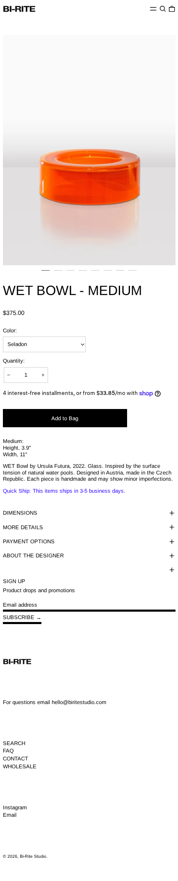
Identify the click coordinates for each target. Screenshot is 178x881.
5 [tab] (95, 274)
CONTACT (15, 758)
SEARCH (14, 743)
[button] (162, 9)
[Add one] (43, 375)
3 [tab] (70, 274)
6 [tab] (107, 274)
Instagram (15, 807)
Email (10, 815)
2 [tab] (58, 274)
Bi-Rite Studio (33, 856)
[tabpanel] (89, 150)
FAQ (8, 751)
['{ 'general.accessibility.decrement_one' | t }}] (9, 375)
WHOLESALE (19, 766)
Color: (10, 330)
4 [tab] (83, 274)
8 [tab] (132, 274)
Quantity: (14, 361)
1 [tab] (45, 274)
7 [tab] (120, 274)
